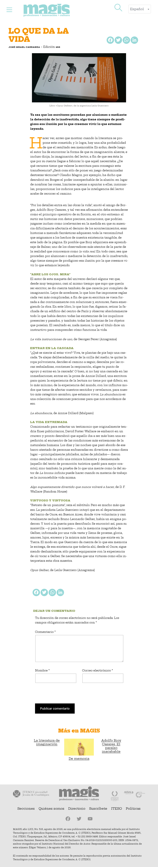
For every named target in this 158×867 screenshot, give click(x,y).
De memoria (79, 758)
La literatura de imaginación (47, 742)
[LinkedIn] (134, 40)
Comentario (45, 632)
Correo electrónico (97, 670)
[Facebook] (110, 40)
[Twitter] (118, 40)
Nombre (42, 670)
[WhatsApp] (126, 40)
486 (58, 47)
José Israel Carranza (24, 47)
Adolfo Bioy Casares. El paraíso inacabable (111, 746)
